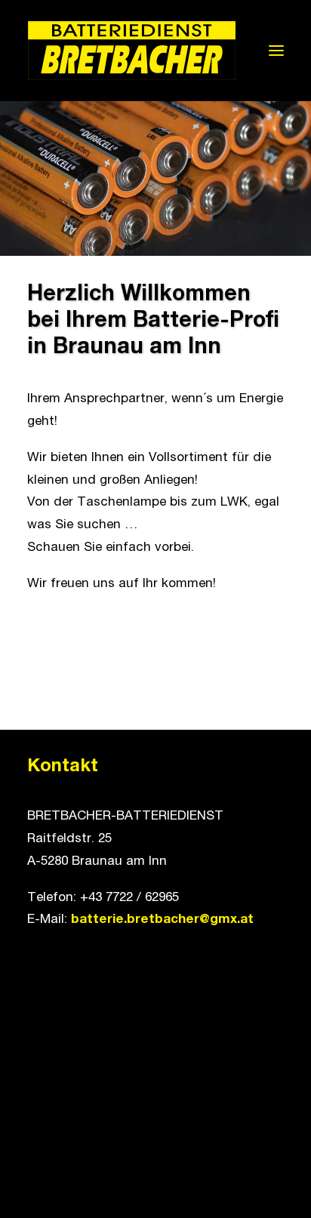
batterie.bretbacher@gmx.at (162, 920)
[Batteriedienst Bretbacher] (131, 50)
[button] (276, 50)
